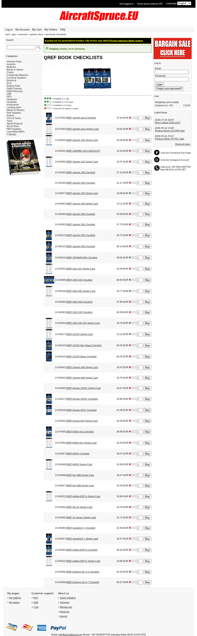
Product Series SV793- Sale (169, 138)
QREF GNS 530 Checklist (79, 312)
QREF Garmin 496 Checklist (80, 246)
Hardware (12, 99)
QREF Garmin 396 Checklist (80, 224)
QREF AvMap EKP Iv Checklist (81, 550)
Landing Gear (14, 107)
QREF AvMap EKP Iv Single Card (83, 496)
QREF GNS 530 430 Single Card (83, 323)
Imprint (63, 616)
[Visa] (12, 632)
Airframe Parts (14, 61)
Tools (9, 121)
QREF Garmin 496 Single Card (82, 367)
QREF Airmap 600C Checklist (81, 410)
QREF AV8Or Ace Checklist (80, 431)
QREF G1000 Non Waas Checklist (83, 345)
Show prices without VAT (150, 4)
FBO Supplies (14, 129)
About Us (64, 611)
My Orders (50, 29)
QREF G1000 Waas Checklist (81, 356)
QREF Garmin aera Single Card (82, 129)
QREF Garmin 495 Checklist (80, 235)
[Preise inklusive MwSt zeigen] (126, 40)
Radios (10, 115)
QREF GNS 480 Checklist (79, 302)
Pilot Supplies (14, 112)
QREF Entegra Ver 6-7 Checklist (82, 582)
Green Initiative (68, 598)
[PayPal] (58, 632)
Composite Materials (17, 75)
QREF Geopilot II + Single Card (82, 538)
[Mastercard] (27, 632)
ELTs (9, 83)
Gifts (9, 94)
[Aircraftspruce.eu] (98, 20)
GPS (9, 96)
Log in (9, 29)
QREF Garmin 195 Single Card (82, 140)
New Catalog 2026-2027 (168, 122)
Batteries (11, 67)
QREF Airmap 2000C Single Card (83, 388)
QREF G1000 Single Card (79, 334)
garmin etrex (36, 34)
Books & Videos (15, 69)
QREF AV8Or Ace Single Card (81, 443)
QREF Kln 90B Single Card (80, 485)
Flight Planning (15, 91)
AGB (35, 602)
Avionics (11, 64)
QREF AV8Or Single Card (79, 464)
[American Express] (41, 632)
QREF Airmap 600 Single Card (82, 421)
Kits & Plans (13, 126)
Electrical (11, 80)
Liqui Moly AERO (15, 131)
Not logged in (126, 4)
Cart (156, 96)
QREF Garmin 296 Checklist (80, 214)
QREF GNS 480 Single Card (80, 291)
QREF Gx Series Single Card (81, 517)
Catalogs (11, 134)
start (7, 34)
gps (14, 34)
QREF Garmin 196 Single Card (82, 161)
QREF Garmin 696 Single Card (82, 377)
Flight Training (14, 88)
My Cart (37, 29)
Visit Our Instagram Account (174, 160)
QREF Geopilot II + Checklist (80, 528)
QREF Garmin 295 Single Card (82, 193)
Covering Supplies (16, 77)
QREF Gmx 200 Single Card (80, 268)
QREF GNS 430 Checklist (79, 280)
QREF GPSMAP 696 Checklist (81, 257)
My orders (14, 602)
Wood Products (15, 123)
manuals (23, 34)
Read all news (182, 144)
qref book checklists (56, 34)
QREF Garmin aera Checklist (81, 117)
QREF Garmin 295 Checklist (80, 183)
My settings (15, 598)
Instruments (13, 104)
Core (36, 607)
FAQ (62, 29)
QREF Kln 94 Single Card (79, 507)
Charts (10, 72)
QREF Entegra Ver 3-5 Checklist (82, 572)
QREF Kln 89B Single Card (80, 475)
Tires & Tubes (14, 118)
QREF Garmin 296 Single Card (82, 203)
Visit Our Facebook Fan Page (175, 153)
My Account (22, 29)
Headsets (12, 102)
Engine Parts (13, 86)
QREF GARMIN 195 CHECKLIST (83, 151)
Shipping (64, 602)
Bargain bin (66, 607)
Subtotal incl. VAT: (164, 105)
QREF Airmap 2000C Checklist (82, 399)
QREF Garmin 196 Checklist (80, 172)
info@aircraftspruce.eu (70, 634)
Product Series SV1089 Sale (170, 130)
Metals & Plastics (15, 110)
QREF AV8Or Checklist (77, 453)
